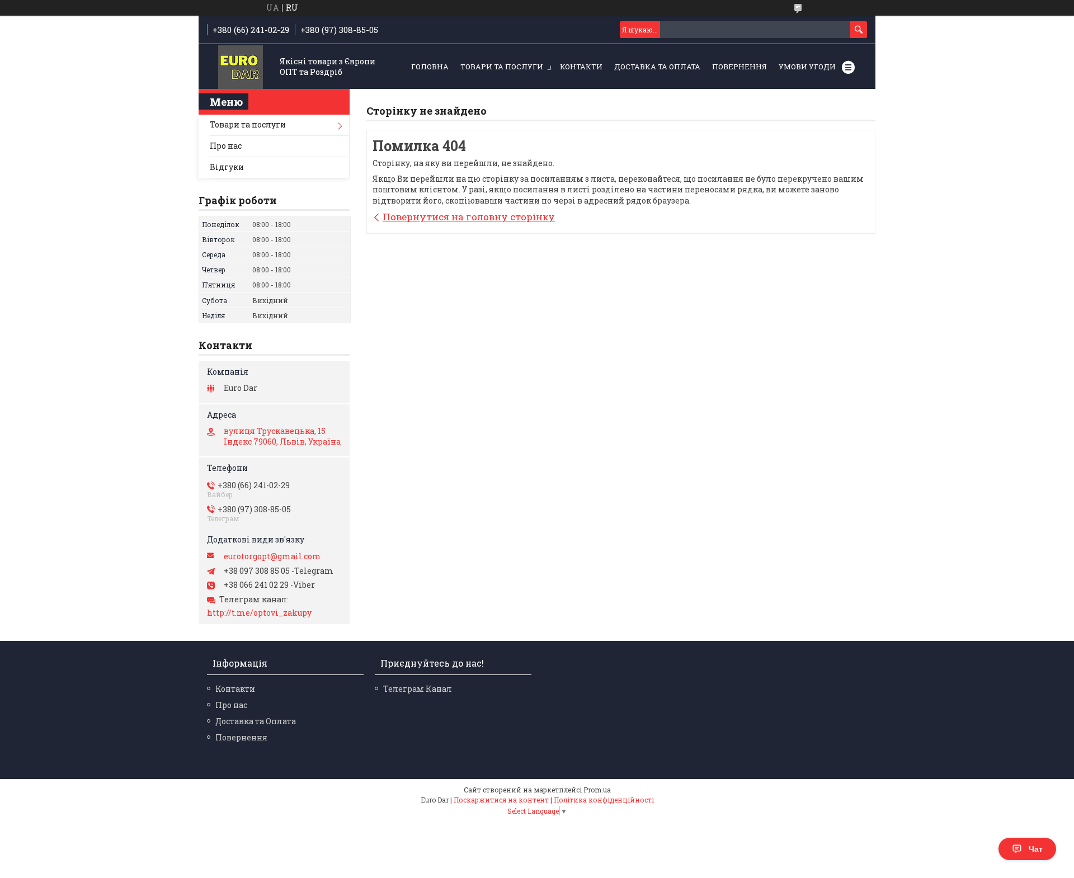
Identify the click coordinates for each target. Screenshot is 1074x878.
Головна (430, 67)
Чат (1036, 848)
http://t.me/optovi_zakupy (259, 613)
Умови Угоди (807, 67)
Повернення (739, 67)
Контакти (581, 67)
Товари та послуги (501, 67)
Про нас (226, 145)
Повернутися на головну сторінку (469, 216)
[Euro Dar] (240, 67)
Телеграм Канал (417, 688)
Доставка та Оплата (657, 67)
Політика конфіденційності (604, 799)
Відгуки (227, 167)
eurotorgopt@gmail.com (272, 556)
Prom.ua (597, 789)
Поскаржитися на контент (501, 799)
